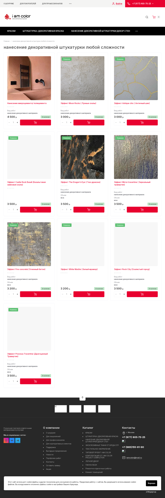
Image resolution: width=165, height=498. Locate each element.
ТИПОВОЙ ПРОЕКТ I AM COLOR (98, 453)
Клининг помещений (94, 472)
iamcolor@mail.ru (134, 457)
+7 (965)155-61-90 (133, 447)
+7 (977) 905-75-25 (141, 3)
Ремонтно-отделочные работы (98, 469)
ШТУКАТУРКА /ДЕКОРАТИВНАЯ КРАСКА (43, 31)
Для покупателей (28, 4)
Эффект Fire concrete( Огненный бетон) (26, 269)
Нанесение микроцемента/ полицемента (27, 103)
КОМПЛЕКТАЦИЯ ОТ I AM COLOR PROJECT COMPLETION (99, 457)
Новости (49, 455)
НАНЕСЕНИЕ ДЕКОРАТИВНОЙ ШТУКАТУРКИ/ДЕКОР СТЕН (100, 31)
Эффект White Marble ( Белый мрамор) (79, 269)
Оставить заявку (53, 466)
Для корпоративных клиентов (58, 444)
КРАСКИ (11, 31)
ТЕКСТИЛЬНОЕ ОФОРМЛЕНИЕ (98, 449)
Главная (7, 41)
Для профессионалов (52, 4)
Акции (48, 469)
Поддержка (51, 447)
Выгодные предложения (56, 451)
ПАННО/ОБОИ (91, 465)
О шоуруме (9, 4)
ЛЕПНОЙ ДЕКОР (92, 461)
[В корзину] (35, 122)
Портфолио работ (53, 458)
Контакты (50, 462)
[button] (82, 398)
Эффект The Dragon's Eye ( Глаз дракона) (80, 182)
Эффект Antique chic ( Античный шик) (132, 103)
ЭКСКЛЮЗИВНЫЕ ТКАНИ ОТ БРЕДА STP (102, 445)
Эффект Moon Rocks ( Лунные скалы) (78, 103)
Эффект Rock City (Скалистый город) (132, 269)
